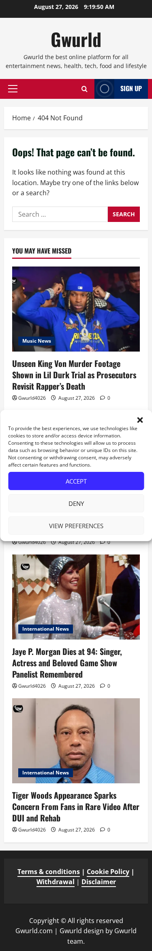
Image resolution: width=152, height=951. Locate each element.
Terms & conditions (48, 871)
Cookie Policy (108, 871)
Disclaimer (98, 881)
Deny (76, 503)
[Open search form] (84, 89)
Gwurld (76, 39)
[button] (140, 420)
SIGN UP (131, 88)
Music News (36, 340)
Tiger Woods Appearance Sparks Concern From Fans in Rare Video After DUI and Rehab (75, 806)
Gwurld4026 (32, 397)
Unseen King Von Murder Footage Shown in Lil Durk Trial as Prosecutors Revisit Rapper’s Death (74, 374)
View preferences (76, 526)
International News (45, 628)
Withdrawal (55, 881)
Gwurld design (82, 930)
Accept (76, 481)
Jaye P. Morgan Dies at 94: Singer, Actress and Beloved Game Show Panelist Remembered (67, 662)
